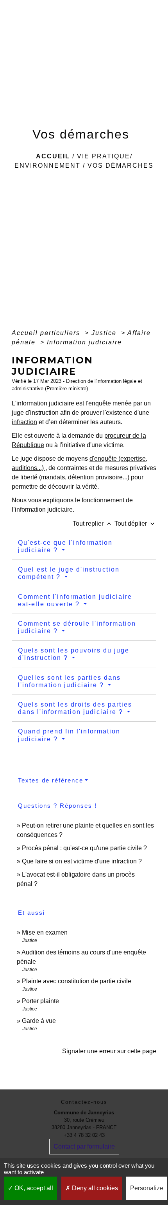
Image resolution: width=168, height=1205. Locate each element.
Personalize (146, 1188)
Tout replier (93, 523)
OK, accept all (33, 1188)
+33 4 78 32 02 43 (84, 1135)
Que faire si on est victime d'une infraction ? (82, 861)
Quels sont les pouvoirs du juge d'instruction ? (73, 654)
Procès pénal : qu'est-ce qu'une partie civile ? (84, 848)
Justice (105, 333)
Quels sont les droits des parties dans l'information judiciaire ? (75, 708)
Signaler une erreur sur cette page (109, 1051)
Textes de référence (50, 780)
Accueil (53, 156)
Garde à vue (39, 1020)
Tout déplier (135, 523)
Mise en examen (45, 932)
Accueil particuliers (47, 333)
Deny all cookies (94, 1188)
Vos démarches (121, 165)
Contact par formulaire (84, 1146)
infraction (24, 422)
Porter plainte (40, 1001)
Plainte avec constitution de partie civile (76, 981)
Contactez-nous (84, 1102)
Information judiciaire (84, 342)
